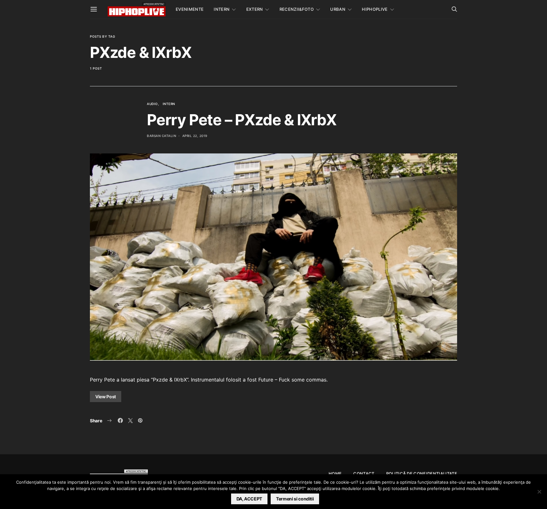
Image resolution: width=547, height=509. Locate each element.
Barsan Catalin (161, 136)
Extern (254, 9)
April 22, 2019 (194, 136)
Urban (337, 9)
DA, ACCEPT (249, 498)
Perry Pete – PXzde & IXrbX (241, 119)
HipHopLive (374, 9)
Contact (363, 473)
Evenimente (190, 9)
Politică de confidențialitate (421, 473)
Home (335, 473)
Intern (221, 9)
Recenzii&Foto (297, 9)
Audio (152, 104)
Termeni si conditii (295, 498)
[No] (539, 491)
